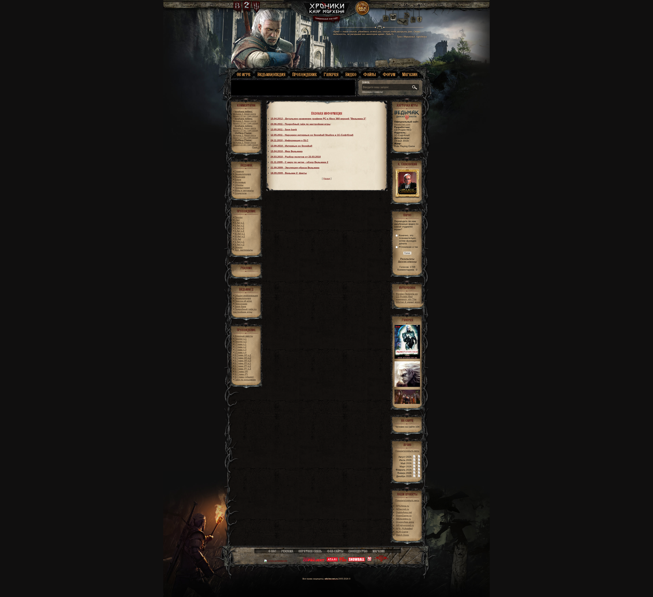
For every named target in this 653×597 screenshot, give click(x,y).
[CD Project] (314, 561)
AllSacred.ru (402, 509)
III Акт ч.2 (240, 236)
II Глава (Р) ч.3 (243, 368)
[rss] (407, 13)
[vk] (385, 17)
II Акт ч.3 (239, 228)
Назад (326, 178)
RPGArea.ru (402, 505)
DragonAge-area (405, 522)
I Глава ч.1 (240, 344)
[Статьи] (419, 456)
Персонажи (241, 303)
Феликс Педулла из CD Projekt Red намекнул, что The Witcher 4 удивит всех (408, 297)
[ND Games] (369, 561)
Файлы (369, 74)
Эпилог (239, 247)
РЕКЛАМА (287, 551)
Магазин (409, 74)
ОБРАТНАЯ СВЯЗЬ (310, 551)
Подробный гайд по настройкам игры (245, 310)
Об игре (243, 74)
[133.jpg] (407, 403)
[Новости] (414, 456)
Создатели (241, 193)
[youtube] (413, 17)
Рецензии (240, 176)
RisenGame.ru (404, 515)
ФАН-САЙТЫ (335, 551)
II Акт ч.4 (239, 231)
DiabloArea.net (404, 512)
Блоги (238, 179)
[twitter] (393, 17)
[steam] (403, 17)
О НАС (272, 551)
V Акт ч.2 (239, 244)
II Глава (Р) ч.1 (243, 363)
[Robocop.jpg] (407, 357)
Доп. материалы (244, 250)
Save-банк (240, 306)
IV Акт (238, 239)
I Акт (237, 220)
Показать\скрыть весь (407, 450)
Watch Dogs (402, 535)
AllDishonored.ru (405, 525)
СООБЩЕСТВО (357, 551)
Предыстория (242, 187)
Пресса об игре (243, 301)
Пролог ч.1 (241, 338)
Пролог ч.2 (241, 341)
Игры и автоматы (244, 190)
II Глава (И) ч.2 (243, 357)
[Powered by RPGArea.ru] (381, 561)
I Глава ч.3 (240, 349)
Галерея (331, 74)
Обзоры (239, 185)
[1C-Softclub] (343, 561)
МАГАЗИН (379, 551)
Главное (239, 171)
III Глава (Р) (241, 374)
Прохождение (304, 74)
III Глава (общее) (244, 376)
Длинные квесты (244, 336)
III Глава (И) (241, 371)
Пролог (239, 217)
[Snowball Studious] (356, 561)
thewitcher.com (402, 124)
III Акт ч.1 (240, 233)
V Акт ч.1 (239, 241)
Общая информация (246, 295)
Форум (389, 74)
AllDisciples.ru (403, 518)
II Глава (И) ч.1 (243, 355)
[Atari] (332, 561)
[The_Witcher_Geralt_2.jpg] (407, 386)
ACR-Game (402, 531)
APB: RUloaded (404, 528)
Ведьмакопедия (271, 74)
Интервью (240, 182)
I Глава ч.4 (240, 352)
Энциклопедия (243, 174)
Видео (350, 74)
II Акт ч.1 (239, 222)
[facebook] (419, 17)
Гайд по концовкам (245, 379)
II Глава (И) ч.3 (243, 360)
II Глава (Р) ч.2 (243, 366)
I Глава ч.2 (240, 347)
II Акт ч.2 (239, 225)
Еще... (255, 147)
